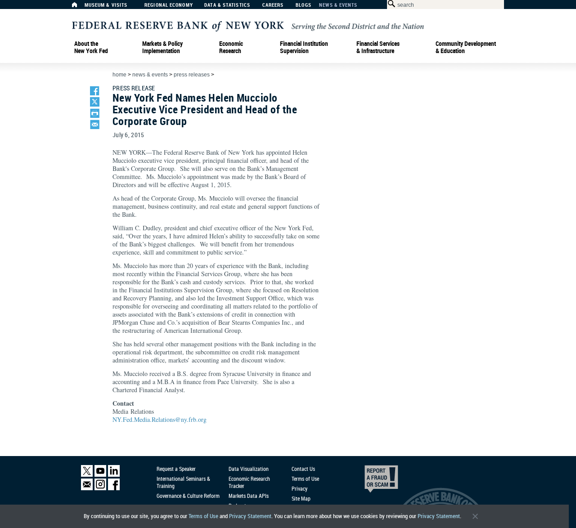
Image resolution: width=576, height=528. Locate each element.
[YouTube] (100, 475)
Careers (273, 5)
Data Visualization (249, 468)
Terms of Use (203, 516)
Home (119, 75)
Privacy (299, 488)
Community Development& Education (466, 47)
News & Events (338, 5)
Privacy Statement (250, 516)
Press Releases (192, 75)
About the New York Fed (91, 47)
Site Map (301, 498)
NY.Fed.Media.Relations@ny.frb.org (159, 419)
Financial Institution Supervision (304, 47)
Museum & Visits (106, 5)
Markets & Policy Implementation (162, 47)
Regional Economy (168, 5)
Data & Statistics (227, 5)
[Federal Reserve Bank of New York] (248, 25)
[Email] (87, 488)
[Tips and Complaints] (369, 481)
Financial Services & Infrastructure (378, 47)
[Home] (79, 7)
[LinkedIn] (114, 475)
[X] (87, 475)
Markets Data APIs (249, 495)
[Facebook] (114, 488)
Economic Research (231, 47)
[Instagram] (100, 488)
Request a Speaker (176, 468)
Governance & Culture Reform (188, 495)
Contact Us (303, 468)
